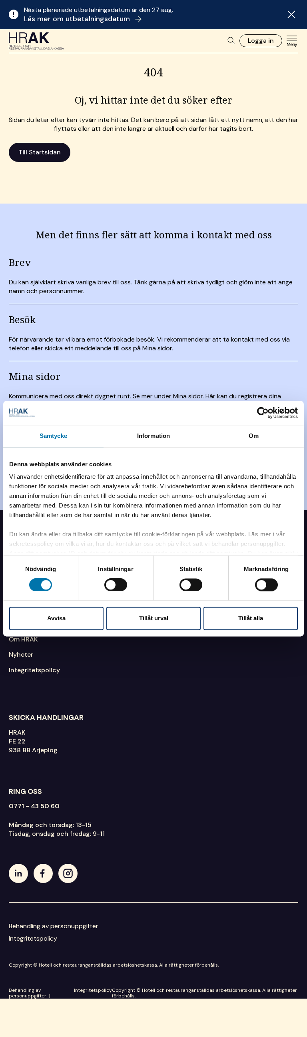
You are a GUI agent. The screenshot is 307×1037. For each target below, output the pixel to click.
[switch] (115, 585)
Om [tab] (254, 435)
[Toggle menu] (291, 40)
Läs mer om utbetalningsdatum (78, 18)
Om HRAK (23, 639)
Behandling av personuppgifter (53, 926)
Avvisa (56, 618)
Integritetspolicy (34, 670)
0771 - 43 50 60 (34, 806)
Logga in (261, 40)
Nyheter (21, 654)
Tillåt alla (250, 618)
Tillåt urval (153, 618)
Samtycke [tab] (53, 435)
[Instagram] (68, 873)
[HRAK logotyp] (36, 41)
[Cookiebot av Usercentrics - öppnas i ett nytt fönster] (263, 413)
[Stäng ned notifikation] (291, 14)
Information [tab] (153, 435)
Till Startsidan (39, 152)
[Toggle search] (231, 41)
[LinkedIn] (18, 873)
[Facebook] (43, 873)
